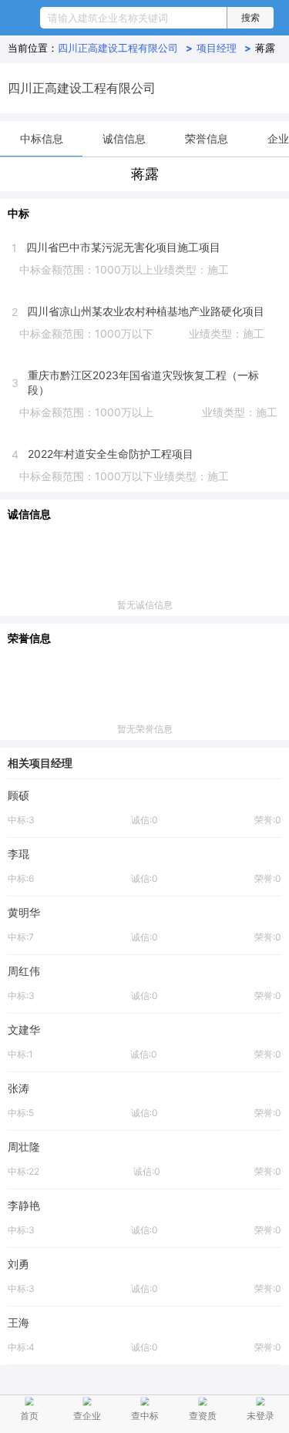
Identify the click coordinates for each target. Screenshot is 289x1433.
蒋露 (265, 48)
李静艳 (24, 1205)
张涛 (18, 1088)
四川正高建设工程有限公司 (125, 48)
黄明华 (24, 912)
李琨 (18, 853)
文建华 (24, 1029)
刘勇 (18, 1263)
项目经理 (224, 48)
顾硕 (18, 795)
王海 (18, 1322)
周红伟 (24, 970)
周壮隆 (24, 1146)
